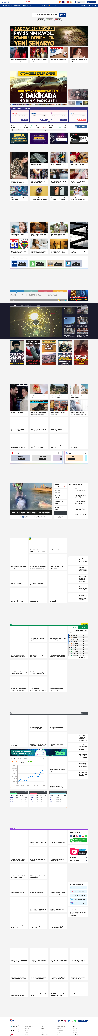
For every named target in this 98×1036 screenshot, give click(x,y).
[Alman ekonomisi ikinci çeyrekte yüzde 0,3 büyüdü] (39, 422)
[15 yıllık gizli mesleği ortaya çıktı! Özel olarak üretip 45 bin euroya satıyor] (24, 104)
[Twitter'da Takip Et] (74, 836)
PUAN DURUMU (73, 627)
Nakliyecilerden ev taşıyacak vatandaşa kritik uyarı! (83, 756)
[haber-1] (17, 352)
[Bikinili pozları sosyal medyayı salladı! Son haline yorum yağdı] (58, 877)
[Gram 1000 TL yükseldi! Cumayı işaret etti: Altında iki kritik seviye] (66, 104)
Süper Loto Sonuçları (80, 895)
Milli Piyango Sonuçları (80, 888)
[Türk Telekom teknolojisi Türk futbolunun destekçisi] (59, 987)
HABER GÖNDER (86, 5)
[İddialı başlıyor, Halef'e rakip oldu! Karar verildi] (59, 227)
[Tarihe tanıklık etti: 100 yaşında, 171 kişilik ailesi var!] (37, 104)
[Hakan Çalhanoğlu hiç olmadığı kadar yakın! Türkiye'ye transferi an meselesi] (58, 648)
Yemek (26, 1032)
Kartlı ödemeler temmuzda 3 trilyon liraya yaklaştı (78, 977)
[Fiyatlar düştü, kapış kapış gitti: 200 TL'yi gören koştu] (39, 174)
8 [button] (38, 516)
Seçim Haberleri (44, 1034)
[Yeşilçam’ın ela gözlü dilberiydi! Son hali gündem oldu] (47, 104)
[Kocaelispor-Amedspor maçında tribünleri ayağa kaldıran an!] (19, 681)
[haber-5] (81, 352)
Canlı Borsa (85, 713)
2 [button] (20, 516)
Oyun (74, 1026)
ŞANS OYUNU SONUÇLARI (76, 884)
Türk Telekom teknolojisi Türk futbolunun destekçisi (58, 994)
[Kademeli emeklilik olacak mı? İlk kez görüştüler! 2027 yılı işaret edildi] (38, 720)
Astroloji (42, 1030)
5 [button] (29, 516)
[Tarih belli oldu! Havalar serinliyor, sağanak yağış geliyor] (10, 104)
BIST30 (25, 758)
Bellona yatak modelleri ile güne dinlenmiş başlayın (59, 961)
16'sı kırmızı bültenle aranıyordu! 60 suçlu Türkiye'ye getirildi (22, 5)
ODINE (31, 804)
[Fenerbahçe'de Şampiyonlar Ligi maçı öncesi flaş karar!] (43, 104)
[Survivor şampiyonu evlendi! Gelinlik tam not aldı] (38, 885)
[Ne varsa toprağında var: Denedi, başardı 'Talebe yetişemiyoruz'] (39, 970)
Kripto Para (59, 1034)
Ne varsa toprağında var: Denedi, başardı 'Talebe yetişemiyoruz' (39, 977)
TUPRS (51, 806)
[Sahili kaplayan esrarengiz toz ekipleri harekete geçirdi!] (62, 104)
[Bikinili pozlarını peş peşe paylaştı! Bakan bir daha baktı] (19, 165)
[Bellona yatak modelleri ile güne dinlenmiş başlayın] (59, 953)
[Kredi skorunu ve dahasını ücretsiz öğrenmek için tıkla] (39, 104)
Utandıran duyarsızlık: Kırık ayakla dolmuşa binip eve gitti (83, 570)
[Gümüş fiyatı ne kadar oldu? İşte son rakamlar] (39, 157)
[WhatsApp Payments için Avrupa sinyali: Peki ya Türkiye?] (19, 953)
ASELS (51, 797)
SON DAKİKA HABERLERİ (7, 5)
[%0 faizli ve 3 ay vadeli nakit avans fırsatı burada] (79, 174)
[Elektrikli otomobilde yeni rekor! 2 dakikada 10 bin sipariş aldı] (18, 104)
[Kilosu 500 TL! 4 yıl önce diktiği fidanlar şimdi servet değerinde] (39, 953)
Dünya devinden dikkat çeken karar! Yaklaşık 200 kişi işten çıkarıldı (83, 579)
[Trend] (63, 2)
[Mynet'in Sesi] (39, 138)
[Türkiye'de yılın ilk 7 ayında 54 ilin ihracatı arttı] (59, 405)
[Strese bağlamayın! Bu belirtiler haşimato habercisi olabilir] (39, 244)
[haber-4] (65, 352)
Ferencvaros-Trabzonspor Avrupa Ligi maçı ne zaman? (83, 561)
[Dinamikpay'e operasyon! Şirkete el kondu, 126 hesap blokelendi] (41, 104)
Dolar (32, 758)
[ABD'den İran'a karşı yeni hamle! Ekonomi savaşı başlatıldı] (73, 747)
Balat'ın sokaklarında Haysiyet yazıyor (38, 994)
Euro (38, 758)
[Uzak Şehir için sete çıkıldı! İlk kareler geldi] (38, 852)
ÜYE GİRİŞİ (82, 2)
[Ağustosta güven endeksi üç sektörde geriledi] (38, 593)
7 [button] (35, 516)
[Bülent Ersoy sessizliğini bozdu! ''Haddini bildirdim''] (16, 104)
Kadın (26, 1034)
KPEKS (11, 804)
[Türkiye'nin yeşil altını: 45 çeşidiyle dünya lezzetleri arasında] (19, 593)
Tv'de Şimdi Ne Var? (74, 860)
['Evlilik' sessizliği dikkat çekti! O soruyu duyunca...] (58, 902)
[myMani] (28, 2)
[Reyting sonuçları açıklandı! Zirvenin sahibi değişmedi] (19, 422)
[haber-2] (33, 352)
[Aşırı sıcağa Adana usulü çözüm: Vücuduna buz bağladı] (59, 174)
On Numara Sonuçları (80, 903)
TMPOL (31, 797)
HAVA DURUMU (44, 5)
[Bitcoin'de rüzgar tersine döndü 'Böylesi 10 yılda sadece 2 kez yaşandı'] (49, 104)
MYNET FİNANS (17, 130)
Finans (26, 1030)
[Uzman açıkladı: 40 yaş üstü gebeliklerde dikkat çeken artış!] (79, 405)
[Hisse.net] (19, 138)
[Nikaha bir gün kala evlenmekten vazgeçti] (45, 104)
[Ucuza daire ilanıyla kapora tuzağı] (35, 104)
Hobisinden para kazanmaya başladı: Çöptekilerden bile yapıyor (18, 995)
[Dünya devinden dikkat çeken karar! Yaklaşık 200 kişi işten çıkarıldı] (73, 579)
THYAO (51, 804)
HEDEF (31, 801)
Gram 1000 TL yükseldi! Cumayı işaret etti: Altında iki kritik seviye (83, 738)
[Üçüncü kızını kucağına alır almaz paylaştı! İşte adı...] (38, 919)
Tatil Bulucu (75, 1032)
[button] (2, 2)
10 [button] (44, 516)
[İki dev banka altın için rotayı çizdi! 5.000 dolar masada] (30, 104)
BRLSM (11, 806)
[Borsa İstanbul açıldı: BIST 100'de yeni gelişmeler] (38, 576)
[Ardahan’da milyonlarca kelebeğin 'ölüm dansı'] (59, 422)
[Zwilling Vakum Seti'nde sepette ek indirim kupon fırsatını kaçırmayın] (39, 439)
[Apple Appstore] (14, 1030)
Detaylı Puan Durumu (83, 657)
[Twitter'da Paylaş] (80, 916)
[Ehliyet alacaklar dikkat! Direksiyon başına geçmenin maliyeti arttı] (32, 104)
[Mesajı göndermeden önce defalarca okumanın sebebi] (19, 227)
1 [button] (17, 516)
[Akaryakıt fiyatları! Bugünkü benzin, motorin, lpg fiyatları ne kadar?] (59, 157)
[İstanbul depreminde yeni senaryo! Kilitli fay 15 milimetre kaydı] (49, 36)
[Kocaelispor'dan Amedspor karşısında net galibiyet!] (58, 673)
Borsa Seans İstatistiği (61, 1026)
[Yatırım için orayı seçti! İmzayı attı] (58, 835)
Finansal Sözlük (60, 1030)
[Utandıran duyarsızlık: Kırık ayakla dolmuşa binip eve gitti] (73, 570)
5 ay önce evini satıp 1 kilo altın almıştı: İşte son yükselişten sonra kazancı (83, 766)
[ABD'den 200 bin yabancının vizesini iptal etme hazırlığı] (38, 87)
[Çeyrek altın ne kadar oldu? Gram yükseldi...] (39, 389)
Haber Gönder (83, 1020)
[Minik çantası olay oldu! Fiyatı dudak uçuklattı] (19, 885)
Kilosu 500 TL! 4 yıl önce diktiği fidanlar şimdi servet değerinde (38, 961)
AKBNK (51, 799)
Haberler (27, 1028)
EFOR (31, 806)
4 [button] (26, 516)
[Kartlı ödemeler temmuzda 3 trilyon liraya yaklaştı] (79, 970)
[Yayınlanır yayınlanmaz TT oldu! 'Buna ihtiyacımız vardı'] (19, 869)
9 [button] (41, 516)
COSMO (11, 799)
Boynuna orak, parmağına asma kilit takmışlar (83, 588)
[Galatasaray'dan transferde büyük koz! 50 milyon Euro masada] (28, 104)
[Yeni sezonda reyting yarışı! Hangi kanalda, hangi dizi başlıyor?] (58, 919)
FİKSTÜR (83, 627)
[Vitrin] (65, 2)
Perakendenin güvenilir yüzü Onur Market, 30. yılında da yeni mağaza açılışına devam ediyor (18, 978)
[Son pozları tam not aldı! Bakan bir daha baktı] (79, 430)
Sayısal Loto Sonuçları (80, 891)
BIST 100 (14, 761)
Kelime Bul (75, 1028)
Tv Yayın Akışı (73, 857)
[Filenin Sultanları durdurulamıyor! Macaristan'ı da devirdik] (38, 681)
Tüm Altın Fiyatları (59, 513)
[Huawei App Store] (14, 1034)
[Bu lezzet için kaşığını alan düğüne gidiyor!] (58, 559)
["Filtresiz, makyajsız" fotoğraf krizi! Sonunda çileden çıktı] (19, 843)
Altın (44, 758)
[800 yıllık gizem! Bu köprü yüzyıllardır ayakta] (59, 389)
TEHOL (31, 799)
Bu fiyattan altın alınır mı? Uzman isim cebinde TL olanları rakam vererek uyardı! (83, 775)
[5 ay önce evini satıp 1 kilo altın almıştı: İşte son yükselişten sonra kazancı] (73, 766)
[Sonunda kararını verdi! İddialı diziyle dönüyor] (19, 910)
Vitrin (42, 1032)
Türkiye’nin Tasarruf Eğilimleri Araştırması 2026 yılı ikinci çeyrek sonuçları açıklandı (79, 962)
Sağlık (42, 1028)
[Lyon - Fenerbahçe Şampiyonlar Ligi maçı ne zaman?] (19, 244)
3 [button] (23, 516)
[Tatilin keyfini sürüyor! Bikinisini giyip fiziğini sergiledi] (38, 902)
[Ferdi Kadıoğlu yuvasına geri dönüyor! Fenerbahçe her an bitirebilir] (38, 665)
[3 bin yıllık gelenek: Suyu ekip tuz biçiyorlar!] (79, 235)
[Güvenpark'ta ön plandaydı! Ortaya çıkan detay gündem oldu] (51, 104)
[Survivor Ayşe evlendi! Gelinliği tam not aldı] (58, 584)
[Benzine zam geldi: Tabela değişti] (33, 104)
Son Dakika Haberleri (29, 1026)
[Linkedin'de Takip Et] (80, 836)
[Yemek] (68, 2)
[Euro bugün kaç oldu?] (58, 543)
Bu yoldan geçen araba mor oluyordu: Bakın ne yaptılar (83, 597)
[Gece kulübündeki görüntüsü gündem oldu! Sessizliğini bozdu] (19, 439)
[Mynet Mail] (95, 5)
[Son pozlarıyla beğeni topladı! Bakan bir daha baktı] (58, 852)
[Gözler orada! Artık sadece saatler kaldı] (19, 728)
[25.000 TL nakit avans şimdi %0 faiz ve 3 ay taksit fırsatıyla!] (26, 104)
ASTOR (51, 801)
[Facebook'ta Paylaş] (77, 916)
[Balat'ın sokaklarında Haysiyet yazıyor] (39, 987)
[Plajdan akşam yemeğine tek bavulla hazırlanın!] (79, 389)
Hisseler (58, 1032)
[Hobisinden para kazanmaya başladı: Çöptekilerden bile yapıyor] (19, 987)
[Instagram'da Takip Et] (77, 836)
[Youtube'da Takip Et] (83, 836)
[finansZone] (78, 295)
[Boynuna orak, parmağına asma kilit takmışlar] (73, 588)
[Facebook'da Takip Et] (71, 836)
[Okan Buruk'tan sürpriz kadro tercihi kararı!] (38, 648)
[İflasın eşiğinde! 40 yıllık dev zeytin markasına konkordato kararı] (58, 104)
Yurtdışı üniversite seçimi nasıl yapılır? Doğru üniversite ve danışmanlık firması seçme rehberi (58, 979)
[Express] (70, 2)
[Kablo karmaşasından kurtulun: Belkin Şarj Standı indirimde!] (38, 559)
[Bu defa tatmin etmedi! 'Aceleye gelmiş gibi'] (19, 551)
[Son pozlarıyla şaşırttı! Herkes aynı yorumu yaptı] (55, 104)
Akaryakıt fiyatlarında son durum (79, 994)
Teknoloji (43, 1026)
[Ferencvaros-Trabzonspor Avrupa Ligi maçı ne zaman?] (73, 560)
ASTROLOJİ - (61, 136)
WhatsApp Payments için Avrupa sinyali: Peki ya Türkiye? (19, 961)
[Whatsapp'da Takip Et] (86, 836)
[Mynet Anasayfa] (6, 1)
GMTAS (11, 797)
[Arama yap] (76, 2)
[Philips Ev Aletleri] (60, 2)
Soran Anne (75, 1030)
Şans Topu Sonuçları (80, 899)
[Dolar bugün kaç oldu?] (19, 576)
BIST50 (19, 758)
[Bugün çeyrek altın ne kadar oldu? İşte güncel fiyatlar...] (79, 157)
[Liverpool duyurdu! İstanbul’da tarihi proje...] (59, 439)
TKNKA (11, 801)
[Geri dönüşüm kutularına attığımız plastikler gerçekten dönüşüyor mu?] (38, 543)
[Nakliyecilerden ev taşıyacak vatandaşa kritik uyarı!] (73, 756)
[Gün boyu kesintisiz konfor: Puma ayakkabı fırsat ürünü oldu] (39, 405)
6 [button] (32, 516)
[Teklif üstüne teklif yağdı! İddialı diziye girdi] (38, 835)
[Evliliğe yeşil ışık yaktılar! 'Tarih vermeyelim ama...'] (38, 869)
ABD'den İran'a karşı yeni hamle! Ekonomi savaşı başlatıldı (83, 747)
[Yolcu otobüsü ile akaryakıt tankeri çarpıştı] (64, 104)
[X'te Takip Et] (62, 1021)
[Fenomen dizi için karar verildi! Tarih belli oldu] (19, 397)
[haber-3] (49, 352)
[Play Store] (14, 1026)
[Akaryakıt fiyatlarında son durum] (79, 987)
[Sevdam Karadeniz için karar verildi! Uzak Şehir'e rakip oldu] (59, 244)
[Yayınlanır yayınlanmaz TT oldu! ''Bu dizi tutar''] (39, 227)
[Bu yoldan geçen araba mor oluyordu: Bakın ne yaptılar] (73, 597)
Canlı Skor (85, 624)
